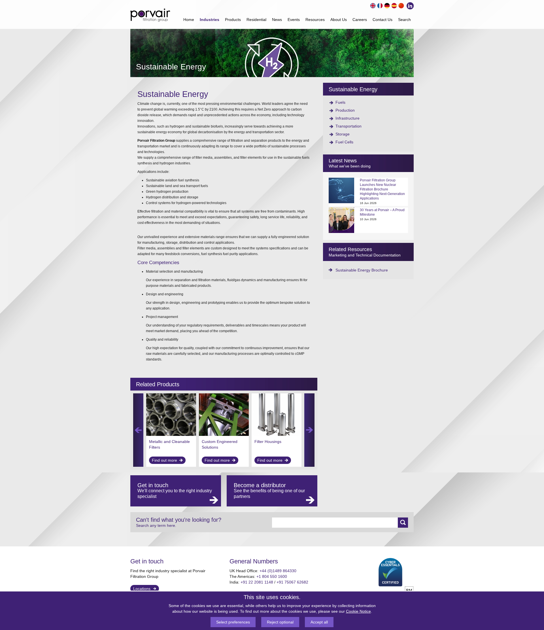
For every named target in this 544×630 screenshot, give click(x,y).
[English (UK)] (372, 5)
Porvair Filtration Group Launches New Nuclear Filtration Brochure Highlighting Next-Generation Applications (382, 189)
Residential (256, 19)
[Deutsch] (386, 5)
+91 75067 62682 (292, 582)
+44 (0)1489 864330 (278, 571)
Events (294, 19)
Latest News (343, 161)
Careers (359, 19)
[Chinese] (400, 5)
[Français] (379, 5)
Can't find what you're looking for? (178, 522)
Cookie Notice (358, 611)
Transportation (348, 126)
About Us (338, 19)
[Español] (393, 5)
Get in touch (146, 561)
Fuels (340, 102)
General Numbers (254, 561)
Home (188, 19)
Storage (342, 134)
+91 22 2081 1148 (257, 582)
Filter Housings (267, 441)
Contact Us (382, 19)
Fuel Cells (344, 142)
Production (345, 110)
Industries (209, 19)
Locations (141, 588)
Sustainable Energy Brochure (361, 270)
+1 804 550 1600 (271, 576)
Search (404, 19)
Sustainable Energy (353, 89)
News (277, 19)
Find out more (164, 460)
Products (233, 19)
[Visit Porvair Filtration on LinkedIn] (409, 5)
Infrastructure (347, 118)
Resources (315, 19)
